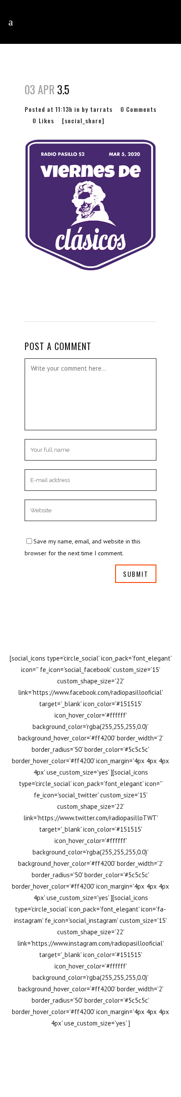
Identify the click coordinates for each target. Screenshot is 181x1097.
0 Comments (138, 109)
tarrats (101, 109)
